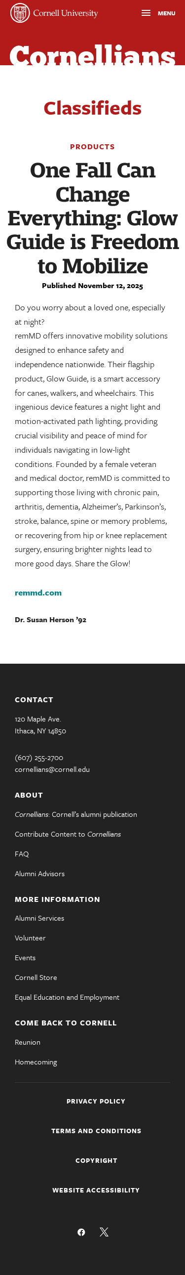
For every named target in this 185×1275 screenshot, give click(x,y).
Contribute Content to (68, 833)
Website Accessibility (96, 1190)
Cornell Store (36, 977)
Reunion (27, 1041)
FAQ (22, 853)
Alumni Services (39, 917)
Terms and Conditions (96, 1131)
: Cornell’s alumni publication (76, 813)
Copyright (96, 1160)
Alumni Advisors (40, 873)
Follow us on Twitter (104, 1232)
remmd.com (38, 592)
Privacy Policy (96, 1101)
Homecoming (36, 1061)
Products (92, 146)
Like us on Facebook (81, 1232)
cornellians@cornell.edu (52, 769)
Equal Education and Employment (67, 996)
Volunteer (30, 937)
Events (25, 957)
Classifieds (92, 107)
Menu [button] (149, 14)
